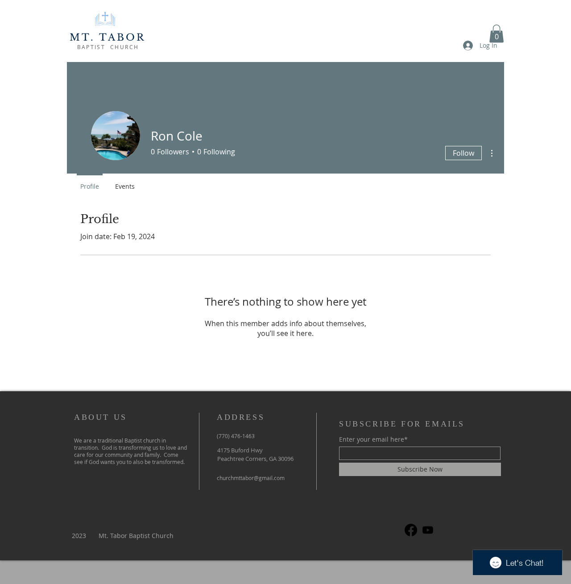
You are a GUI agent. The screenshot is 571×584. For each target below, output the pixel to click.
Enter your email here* (373, 439)
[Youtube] (428, 530)
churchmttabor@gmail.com (251, 477)
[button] (496, 34)
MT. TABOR (108, 37)
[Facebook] (411, 530)
